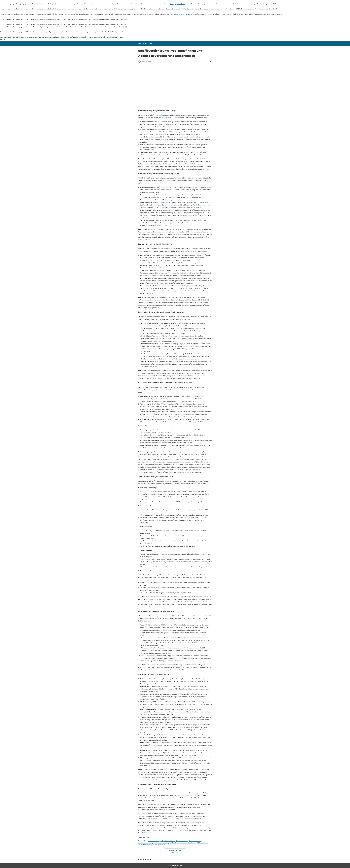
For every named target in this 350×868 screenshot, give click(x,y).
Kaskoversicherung (167, 205)
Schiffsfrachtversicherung (161, 843)
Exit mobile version (175, 865)
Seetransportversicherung (160, 844)
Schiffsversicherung (164, 115)
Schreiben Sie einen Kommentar (175, 851)
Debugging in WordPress (177, 4)
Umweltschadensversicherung (201, 205)
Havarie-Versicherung (154, 841)
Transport (148, 837)
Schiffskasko (192, 843)
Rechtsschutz (177, 207)
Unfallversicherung (206, 554)
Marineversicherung (182, 841)
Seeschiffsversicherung (145, 844)
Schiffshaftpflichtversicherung (179, 843)
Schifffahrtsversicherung (145, 843)
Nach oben (209, 860)
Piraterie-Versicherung (195, 841)
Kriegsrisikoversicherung (168, 841)
